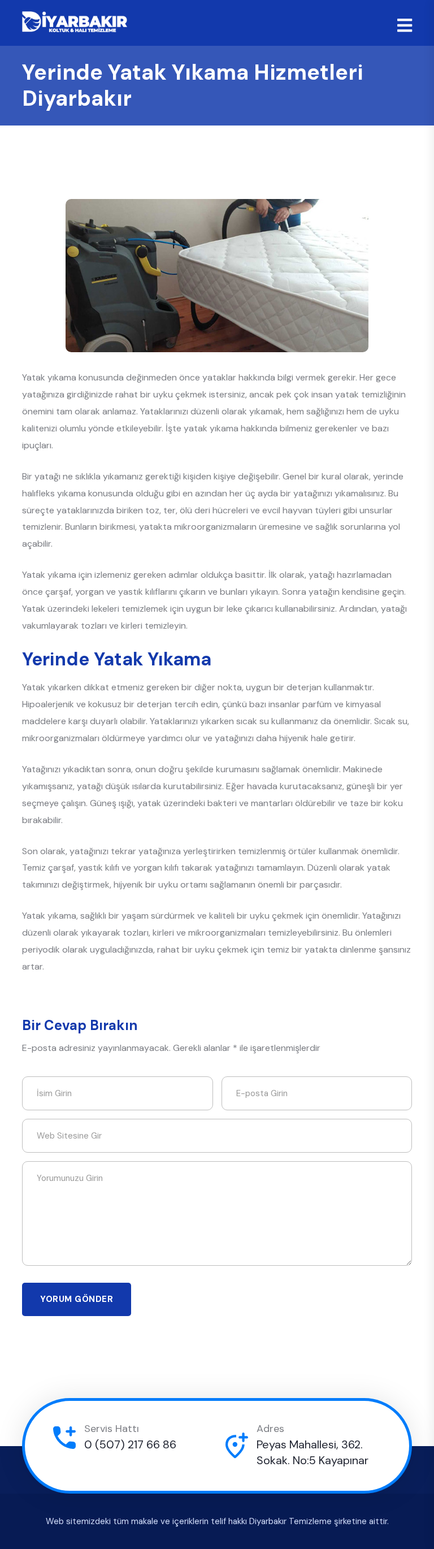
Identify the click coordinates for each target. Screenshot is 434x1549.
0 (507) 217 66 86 (130, 1444)
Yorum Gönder (76, 1299)
